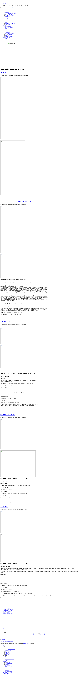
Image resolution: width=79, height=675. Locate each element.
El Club (4, 25)
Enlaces (7, 22)
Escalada (7, 16)
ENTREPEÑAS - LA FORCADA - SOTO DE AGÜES (17, 201)
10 (3, 628)
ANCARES (4, 507)
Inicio (4, 10)
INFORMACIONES (7, 611)
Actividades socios (9, 15)
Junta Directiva (8, 34)
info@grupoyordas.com (7, 4)
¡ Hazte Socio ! (6, 38)
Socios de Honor (9, 36)
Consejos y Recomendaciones (9, 33)
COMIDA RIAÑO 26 (7, 613)
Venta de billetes (9, 27)
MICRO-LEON (26, 643)
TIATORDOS (6, 612)
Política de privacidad (9, 641)
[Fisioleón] (2, 639)
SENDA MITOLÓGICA (8, 609)
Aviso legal (2, 641)
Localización (8, 26)
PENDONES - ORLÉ (7, 610)
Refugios (7, 21)
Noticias (7, 12)
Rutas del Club (8, 14)
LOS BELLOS (5, 321)
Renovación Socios (7, 37)
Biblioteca (7, 28)
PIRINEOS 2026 (6, 608)
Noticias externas (11, 13)
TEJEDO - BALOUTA (7, 415)
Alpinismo (7, 17)
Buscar (1, 40)
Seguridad (7, 24)
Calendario (7, 29)
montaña (3, 72)
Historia (7, 35)
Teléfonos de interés (9, 31)
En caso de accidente (10, 23)
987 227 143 (5, 3)
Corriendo (7, 18)
